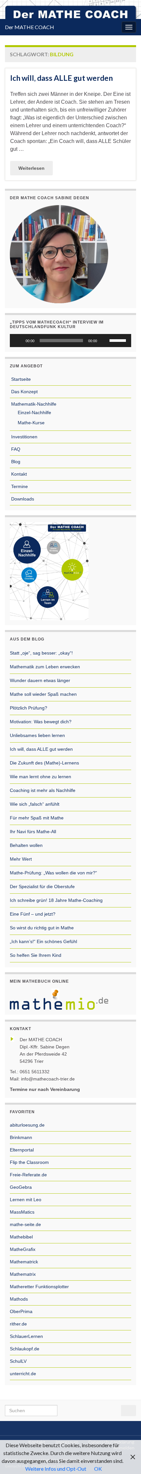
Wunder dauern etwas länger (40, 680)
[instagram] (77, 1427)
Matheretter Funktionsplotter (39, 1286)
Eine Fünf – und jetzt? (32, 914)
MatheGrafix (22, 1249)
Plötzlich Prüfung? (28, 708)
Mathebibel (21, 1236)
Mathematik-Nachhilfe (33, 404)
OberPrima (21, 1311)
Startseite (20, 379)
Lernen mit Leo (25, 1199)
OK (98, 1468)
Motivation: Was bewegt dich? (40, 721)
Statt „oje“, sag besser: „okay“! (41, 653)
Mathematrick (24, 1261)
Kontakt (18, 474)
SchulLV (18, 1361)
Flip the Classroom (29, 1162)
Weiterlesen (31, 168)
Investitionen (23, 436)
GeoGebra (21, 1187)
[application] (70, 340)
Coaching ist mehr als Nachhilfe (42, 790)
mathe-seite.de (25, 1224)
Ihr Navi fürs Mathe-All (33, 831)
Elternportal (22, 1149)
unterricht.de (23, 1373)
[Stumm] (104, 340)
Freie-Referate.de (28, 1174)
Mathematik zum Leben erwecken (45, 666)
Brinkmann (21, 1137)
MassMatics (22, 1212)
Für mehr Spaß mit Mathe (37, 817)
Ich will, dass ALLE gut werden (61, 77)
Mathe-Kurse (30, 422)
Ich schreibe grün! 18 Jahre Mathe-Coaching (56, 900)
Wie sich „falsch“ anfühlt (34, 804)
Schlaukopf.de (24, 1348)
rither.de (18, 1323)
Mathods (19, 1299)
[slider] (119, 340)
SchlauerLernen (26, 1336)
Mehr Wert (21, 859)
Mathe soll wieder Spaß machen (43, 694)
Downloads (22, 498)
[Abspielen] (18, 340)
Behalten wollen (26, 845)
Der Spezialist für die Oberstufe (42, 886)
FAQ (15, 449)
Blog (15, 461)
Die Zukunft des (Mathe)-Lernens (44, 762)
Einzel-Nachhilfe (33, 412)
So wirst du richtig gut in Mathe (42, 927)
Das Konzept (24, 391)
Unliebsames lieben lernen (37, 735)
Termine (19, 486)
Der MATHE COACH (29, 27)
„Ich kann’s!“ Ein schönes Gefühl (43, 941)
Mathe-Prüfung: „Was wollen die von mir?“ (53, 872)
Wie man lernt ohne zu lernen (40, 776)
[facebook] (67, 1427)
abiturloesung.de (27, 1125)
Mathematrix (23, 1274)
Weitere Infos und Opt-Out (55, 1468)
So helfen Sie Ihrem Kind (35, 955)
